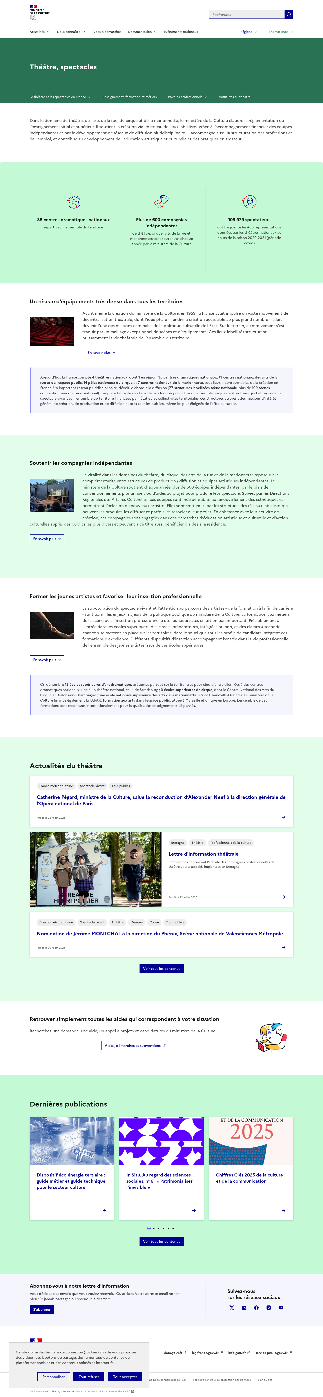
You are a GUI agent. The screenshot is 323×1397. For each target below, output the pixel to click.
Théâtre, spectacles (63, 67)
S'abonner (41, 1309)
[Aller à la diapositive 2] (154, 1228)
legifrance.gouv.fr (205, 1353)
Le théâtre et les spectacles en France (58, 97)
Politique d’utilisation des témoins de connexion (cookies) (149, 1380)
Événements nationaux (181, 31)
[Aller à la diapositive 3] (158, 1228)
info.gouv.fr (237, 1353)
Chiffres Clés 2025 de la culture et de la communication (249, 1178)
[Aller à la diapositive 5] (168, 1228)
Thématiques (278, 31)
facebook (256, 1307)
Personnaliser (54, 1376)
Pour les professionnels (185, 97)
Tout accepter (125, 1376)
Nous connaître (68, 31)
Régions (246, 31)
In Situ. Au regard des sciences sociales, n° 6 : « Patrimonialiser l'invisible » (159, 1181)
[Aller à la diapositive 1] (149, 1228)
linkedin (244, 1307)
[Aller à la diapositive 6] (173, 1228)
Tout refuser (89, 1376)
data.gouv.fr (173, 1353)
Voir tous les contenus (161, 968)
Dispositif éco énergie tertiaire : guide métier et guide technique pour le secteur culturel (71, 1181)
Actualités (37, 31)
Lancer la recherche (289, 14)
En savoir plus (99, 352)
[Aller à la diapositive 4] (163, 1228)
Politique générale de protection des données (222, 1380)
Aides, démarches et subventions (133, 1045)
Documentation (140, 31)
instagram (268, 1307)
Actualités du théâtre (234, 97)
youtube (281, 1307)
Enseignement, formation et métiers (130, 97)
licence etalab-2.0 (119, 1391)
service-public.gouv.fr (272, 1353)
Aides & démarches (107, 31)
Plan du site (265, 1380)
